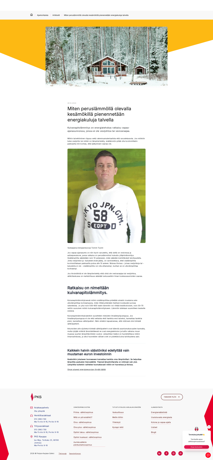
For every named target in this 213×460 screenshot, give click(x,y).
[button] (83, 412)
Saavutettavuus (75, 453)
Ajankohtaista (42, 15)
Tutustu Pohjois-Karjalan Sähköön (126, 407)
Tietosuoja (63, 453)
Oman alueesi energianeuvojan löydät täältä (86, 369)
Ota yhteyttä (39, 411)
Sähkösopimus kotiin (82, 407)
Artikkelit (56, 15)
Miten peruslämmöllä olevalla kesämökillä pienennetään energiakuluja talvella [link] (96, 15)
